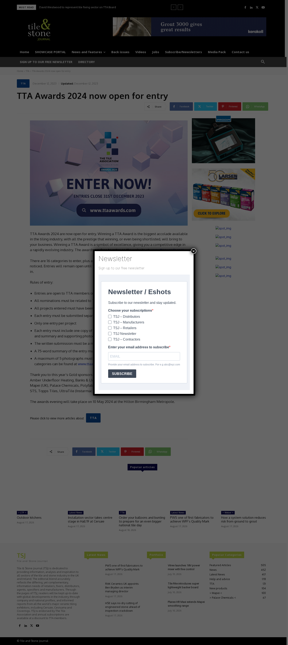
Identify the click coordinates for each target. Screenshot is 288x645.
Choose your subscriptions (130, 310)
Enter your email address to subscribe (138, 347)
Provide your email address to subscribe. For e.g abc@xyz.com (144, 364)
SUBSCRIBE (122, 374)
